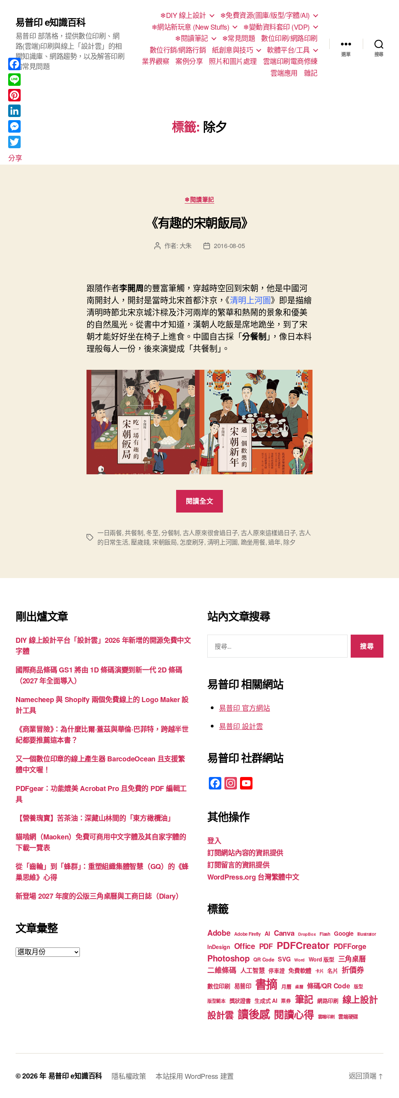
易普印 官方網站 (244, 707)
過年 (274, 541)
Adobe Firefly (247, 934)
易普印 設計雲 (241, 726)
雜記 (311, 73)
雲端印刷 (326, 1016)
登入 (214, 840)
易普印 (242, 986)
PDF (266, 946)
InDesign (218, 947)
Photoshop (228, 958)
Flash (325, 934)
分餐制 (170, 532)
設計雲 (220, 1014)
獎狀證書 (240, 1000)
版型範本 (216, 1001)
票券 (286, 1000)
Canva (284, 933)
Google (343, 933)
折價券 (353, 969)
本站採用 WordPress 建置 (194, 1076)
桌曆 (299, 987)
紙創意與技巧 (232, 50)
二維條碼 (222, 970)
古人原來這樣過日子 (268, 532)
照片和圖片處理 (233, 61)
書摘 (266, 984)
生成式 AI (265, 1000)
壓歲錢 (140, 541)
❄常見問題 (238, 38)
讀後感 (254, 1014)
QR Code (263, 959)
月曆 (286, 986)
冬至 (152, 532)
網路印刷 (328, 1000)
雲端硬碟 (348, 1016)
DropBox (307, 934)
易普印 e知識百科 (50, 22)
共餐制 (134, 532)
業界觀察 (155, 61)
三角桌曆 (352, 959)
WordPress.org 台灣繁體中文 (253, 877)
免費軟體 (299, 970)
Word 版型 (321, 959)
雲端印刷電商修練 (290, 61)
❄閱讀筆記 (191, 38)
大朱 (186, 245)
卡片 (319, 971)
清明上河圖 (222, 541)
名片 (332, 970)
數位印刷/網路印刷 (289, 38)
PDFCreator (303, 945)
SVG (284, 958)
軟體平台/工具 (288, 50)
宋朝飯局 (164, 541)
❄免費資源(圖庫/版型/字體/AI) (265, 15)
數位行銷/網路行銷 (178, 50)
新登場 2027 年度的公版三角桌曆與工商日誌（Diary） (99, 896)
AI (267, 933)
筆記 (304, 999)
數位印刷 (218, 986)
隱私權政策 (128, 1076)
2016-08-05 (229, 245)
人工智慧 (252, 970)
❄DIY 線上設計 (183, 15)
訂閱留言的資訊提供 (238, 865)
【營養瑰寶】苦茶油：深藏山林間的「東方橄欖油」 (95, 818)
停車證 (276, 970)
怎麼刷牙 (192, 541)
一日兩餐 (109, 532)
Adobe (219, 932)
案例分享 (189, 61)
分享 (15, 158)
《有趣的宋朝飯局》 (199, 222)
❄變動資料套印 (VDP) (276, 27)
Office (244, 945)
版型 (358, 986)
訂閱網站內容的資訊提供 (245, 853)
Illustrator (366, 934)
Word (299, 960)
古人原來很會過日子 (210, 532)
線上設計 (360, 999)
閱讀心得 (294, 1014)
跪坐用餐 (253, 541)
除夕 (289, 541)
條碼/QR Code (328, 985)
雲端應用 (284, 73)
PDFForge (350, 946)
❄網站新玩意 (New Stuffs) (191, 27)
